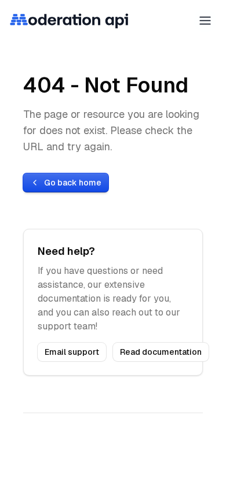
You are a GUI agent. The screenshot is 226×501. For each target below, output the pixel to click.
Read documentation (161, 352)
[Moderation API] (69, 20)
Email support (72, 352)
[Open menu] (205, 20)
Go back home (72, 182)
